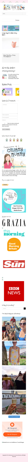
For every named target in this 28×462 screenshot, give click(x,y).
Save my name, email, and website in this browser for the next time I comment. (10, 125)
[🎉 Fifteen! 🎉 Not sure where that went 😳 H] (14, 353)
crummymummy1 (8, 70)
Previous (17, 20)
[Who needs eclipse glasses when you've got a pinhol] (14, 378)
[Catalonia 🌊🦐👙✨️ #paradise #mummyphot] (14, 329)
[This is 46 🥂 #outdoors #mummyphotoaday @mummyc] (14, 402)
